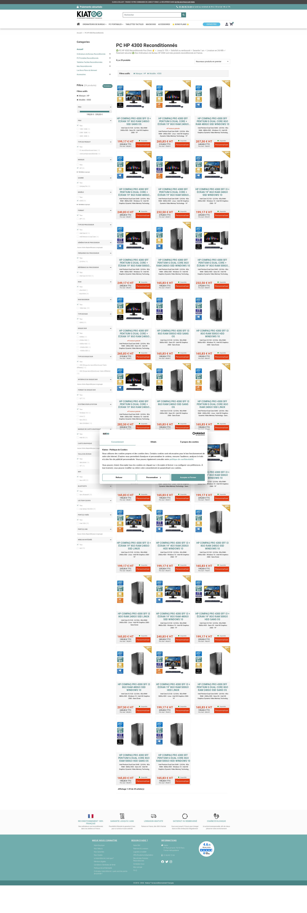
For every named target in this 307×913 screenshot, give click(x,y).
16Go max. (84, 308)
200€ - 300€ (85, 132)
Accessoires (81, 74)
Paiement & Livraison (140, 849)
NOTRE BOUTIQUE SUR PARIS (185, 2)
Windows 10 (85, 413)
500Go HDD (85, 344)
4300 (83, 201)
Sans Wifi (84, 480)
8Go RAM (84, 294)
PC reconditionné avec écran (90, 150)
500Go (83, 337)
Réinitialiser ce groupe (84, 172)
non (82, 548)
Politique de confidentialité (103, 868)
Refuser (119, 477)
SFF (82, 219)
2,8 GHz (84, 261)
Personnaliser (152, 477)
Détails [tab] (153, 442)
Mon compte (137, 867)
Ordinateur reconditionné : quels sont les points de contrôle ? (110, 872)
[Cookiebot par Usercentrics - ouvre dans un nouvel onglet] (194, 434)
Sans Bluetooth (86, 495)
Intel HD (84, 437)
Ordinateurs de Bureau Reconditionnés (91, 54)
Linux (82, 416)
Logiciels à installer (140, 852)
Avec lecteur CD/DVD (88, 509)
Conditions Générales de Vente (104, 865)
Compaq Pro (85, 186)
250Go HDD (84, 340)
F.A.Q (135, 870)
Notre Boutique (99, 845)
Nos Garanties (99, 852)
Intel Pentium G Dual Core (89, 237)
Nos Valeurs (98, 849)
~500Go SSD (85, 351)
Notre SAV (136, 845)
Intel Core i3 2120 (87, 276)
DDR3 (83, 322)
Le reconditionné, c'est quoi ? (104, 858)
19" (82, 466)
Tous (81, 125)
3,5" (82, 398)
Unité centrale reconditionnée (90, 154)
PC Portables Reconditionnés (87, 58)
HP (82, 168)
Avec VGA (84, 523)
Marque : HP (84, 96)
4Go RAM (84, 290)
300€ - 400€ (84, 136)
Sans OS (83, 420)
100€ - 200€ (85, 129)
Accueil (80, 49)
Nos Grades (98, 855)
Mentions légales (100, 861)
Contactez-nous (138, 864)
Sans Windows (86, 423)
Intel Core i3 (85, 233)
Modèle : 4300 (85, 100)
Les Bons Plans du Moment (87, 70)
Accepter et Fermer (188, 477)
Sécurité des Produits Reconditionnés (140, 859)
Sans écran (84, 462)
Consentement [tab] (117, 442)
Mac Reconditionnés (84, 66)
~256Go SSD (85, 347)
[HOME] (79, 24)
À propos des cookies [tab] (189, 442)
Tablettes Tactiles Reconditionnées (89, 62)
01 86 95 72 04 (185, 7)
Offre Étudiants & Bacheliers (143, 855)
